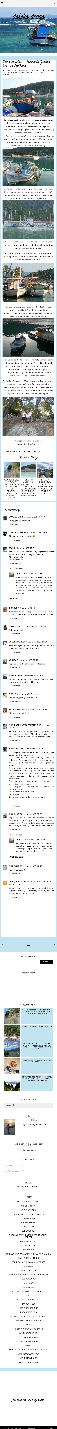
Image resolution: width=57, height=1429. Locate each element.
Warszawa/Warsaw (28, 1354)
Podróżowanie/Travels (28, 1321)
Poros (28, 1325)
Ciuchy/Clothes (28, 1223)
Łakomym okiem (28, 1150)
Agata (12, 694)
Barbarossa (16, 748)
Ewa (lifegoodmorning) (22, 882)
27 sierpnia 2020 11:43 (31, 866)
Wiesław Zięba (17, 642)
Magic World (16, 626)
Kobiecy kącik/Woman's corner (28, 1262)
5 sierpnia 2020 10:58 (34, 517)
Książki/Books (28, 1271)
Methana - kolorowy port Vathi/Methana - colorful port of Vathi (45, 486)
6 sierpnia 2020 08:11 (34, 573)
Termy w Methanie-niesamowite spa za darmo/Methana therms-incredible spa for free (28, 488)
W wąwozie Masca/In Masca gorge (36, 1027)
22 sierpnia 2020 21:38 (31, 814)
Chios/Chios (28, 1219)
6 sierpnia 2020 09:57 (35, 626)
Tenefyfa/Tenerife (28, 1342)
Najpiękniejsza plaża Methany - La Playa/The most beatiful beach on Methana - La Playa (12, 489)
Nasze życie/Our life (28, 1300)
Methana (7, 74)
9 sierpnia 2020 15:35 (36, 709)
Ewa (11, 548)
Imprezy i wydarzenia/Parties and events (28, 1254)
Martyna (14, 866)
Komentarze (13, 1171)
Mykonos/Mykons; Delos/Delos (28, 1291)
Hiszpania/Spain (28, 1245)
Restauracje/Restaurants (28, 1329)
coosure (14, 814)
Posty (10, 1166)
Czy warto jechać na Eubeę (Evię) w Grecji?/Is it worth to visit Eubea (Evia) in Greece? (37, 1078)
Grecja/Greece (46, 72)
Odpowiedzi (17, 569)
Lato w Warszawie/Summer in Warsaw (28, 1275)
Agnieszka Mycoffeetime (23, 725)
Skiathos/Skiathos (28, 1333)
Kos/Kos (28, 1266)
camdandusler (17, 532)
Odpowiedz (15, 524)
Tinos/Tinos (28, 1346)
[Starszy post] (55, 945)
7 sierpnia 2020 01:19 (27, 660)
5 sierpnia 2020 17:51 (24, 548)
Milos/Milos (28, 1287)
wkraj (12, 660)
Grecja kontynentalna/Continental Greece (28, 1236)
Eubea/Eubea (29, 1231)
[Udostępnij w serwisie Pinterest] (40, 452)
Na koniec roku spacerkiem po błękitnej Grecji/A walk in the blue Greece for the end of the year (37, 1046)
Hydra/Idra (28, 1250)
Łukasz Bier (16, 517)
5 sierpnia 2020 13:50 (37, 532)
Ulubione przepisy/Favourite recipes (28, 1350)
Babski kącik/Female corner (28, 1214)
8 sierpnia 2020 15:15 (27, 694)
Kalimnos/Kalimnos (28, 1258)
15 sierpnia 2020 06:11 (35, 748)
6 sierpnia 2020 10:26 (36, 642)
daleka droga (28, 17)
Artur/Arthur (28, 1206)
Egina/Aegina (28, 1227)
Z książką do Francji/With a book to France (37, 1061)
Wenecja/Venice (28, 1358)
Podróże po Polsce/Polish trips (28, 1316)
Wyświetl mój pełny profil (34, 1124)
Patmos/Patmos (28, 1312)
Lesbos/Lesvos (28, 1279)
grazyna (14, 608)
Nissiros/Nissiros (28, 1308)
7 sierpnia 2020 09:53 (34, 676)
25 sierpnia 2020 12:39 (35, 840)
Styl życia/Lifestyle (28, 1337)
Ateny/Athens (28, 1210)
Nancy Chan (16, 676)
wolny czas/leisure (28, 1362)
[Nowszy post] (2, 945)
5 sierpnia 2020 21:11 (30, 608)
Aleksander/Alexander (28, 1202)
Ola (18, 573)
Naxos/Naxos (28, 1304)
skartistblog (17, 709)
